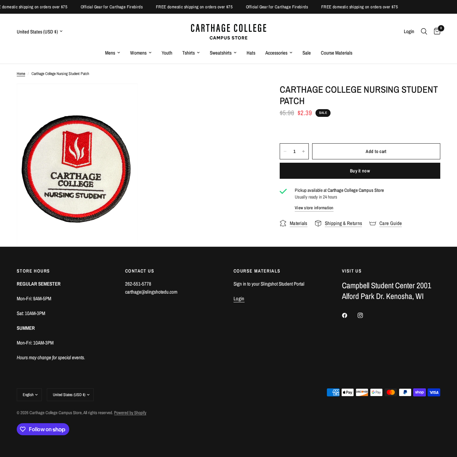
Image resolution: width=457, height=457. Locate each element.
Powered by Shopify (130, 412)
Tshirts (188, 52)
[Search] (424, 31)
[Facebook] (349, 315)
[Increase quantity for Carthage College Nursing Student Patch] (303, 151)
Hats (251, 52)
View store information (314, 208)
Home (21, 73)
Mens (110, 52)
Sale (306, 52)
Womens (138, 52)
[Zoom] (123, 97)
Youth (167, 52)
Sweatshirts (221, 52)
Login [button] (239, 298)
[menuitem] (112, 53)
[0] (435, 31)
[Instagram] (365, 315)
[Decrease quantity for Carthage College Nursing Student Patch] (285, 151)
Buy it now (360, 171)
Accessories (276, 52)
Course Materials (336, 52)
